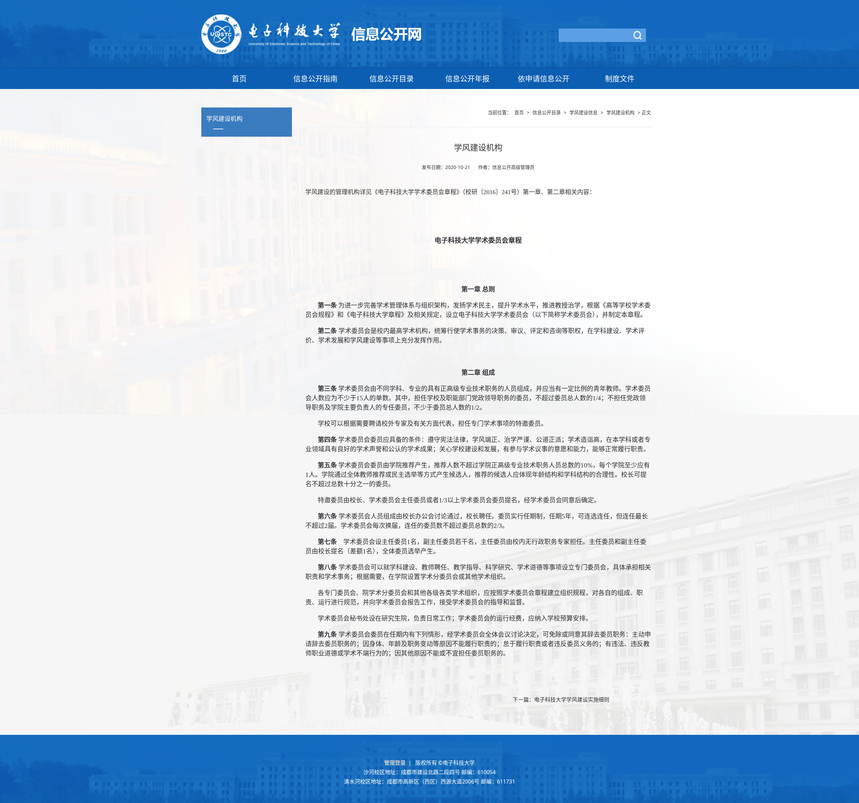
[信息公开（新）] (311, 33)
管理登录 (396, 762)
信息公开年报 (467, 78)
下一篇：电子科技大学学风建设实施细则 (561, 699)
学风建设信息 (583, 112)
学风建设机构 (620, 112)
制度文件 (620, 78)
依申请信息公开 (543, 78)
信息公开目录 (391, 78)
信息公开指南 (315, 78)
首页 (239, 78)
